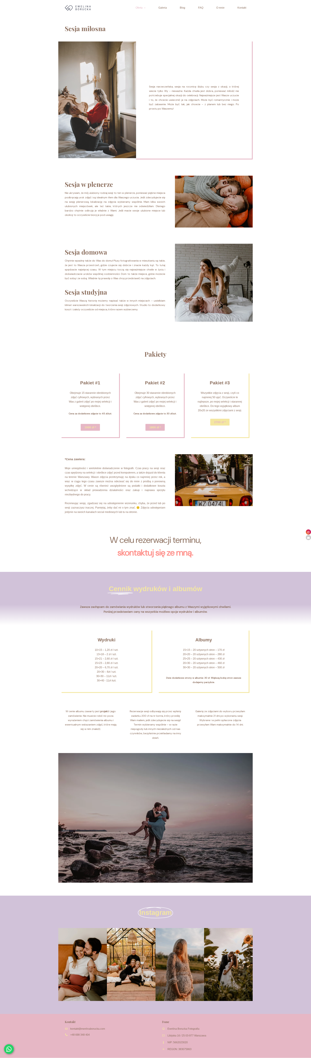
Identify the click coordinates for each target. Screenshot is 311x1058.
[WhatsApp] (9, 1049)
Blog (182, 7)
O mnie (220, 7)
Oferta (139, 7)
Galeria (162, 7)
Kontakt (241, 7)
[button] (140, 8)
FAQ (200, 7)
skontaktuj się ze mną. (155, 552)
